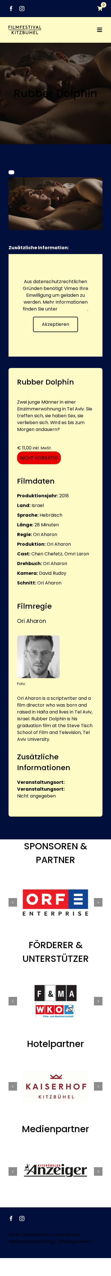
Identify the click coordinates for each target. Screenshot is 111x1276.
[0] (97, 8)
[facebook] (11, 8)
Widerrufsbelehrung (31, 1241)
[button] (13, 902)
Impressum (67, 1234)
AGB (13, 1234)
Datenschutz (73, 309)
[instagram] (21, 8)
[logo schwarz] (25, 27)
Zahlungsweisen (74, 1241)
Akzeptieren (55, 324)
